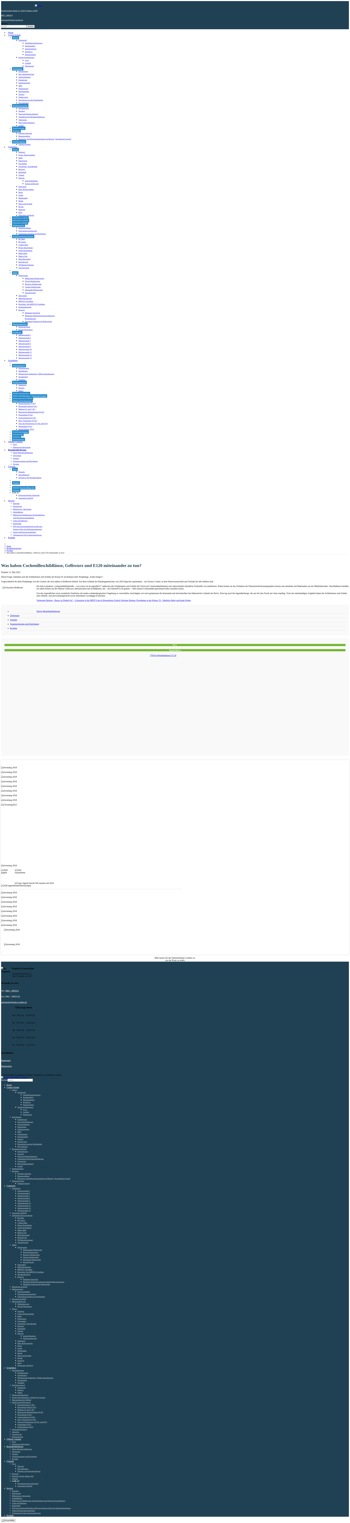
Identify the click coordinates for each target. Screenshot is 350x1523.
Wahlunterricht (18, 225)
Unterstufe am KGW (20, 218)
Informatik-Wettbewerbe (34, 290)
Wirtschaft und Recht (26, 215)
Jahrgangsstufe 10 (25, 349)
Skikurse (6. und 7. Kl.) (26, 409)
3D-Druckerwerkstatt (26, 265)
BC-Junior (22, 242)
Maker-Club (22, 256)
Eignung (16, 490)
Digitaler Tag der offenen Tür (23, 488)
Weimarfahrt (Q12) (25, 426)
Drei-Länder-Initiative (26, 123)
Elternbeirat (22, 80)
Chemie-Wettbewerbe (33, 287)
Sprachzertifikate (24, 228)
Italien (20, 391)
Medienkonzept (24, 327)
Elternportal (29, 66)
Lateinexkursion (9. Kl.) (27, 418)
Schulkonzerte (23, 368)
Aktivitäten (22, 296)
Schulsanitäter (23, 91)
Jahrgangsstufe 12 (25, 355)
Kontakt (11, 538)
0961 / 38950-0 (7, 15)
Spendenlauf (23, 377)
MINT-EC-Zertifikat (25, 301)
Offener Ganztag (15, 442)
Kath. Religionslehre (26, 189)
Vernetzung (22, 120)
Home (10, 32)
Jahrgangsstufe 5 (24, 335)
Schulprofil (22, 40)
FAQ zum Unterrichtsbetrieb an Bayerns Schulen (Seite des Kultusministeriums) (27, 527)
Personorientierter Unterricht (29, 495)
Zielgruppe (17, 456)
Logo (27, 60)
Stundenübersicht (24, 307)
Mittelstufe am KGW (20, 220)
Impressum (6, 1060)
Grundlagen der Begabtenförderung (31, 117)
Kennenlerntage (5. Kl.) (27, 403)
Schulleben (13, 360)
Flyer (15, 444)
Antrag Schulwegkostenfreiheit (24, 532)
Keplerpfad (17, 524)
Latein (20, 195)
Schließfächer (18, 512)
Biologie (21, 169)
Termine (16, 458)
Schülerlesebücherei (20, 432)
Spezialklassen (23, 475)
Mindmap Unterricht (32, 313)
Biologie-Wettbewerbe (33, 284)
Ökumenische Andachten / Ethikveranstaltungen (36, 374)
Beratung (16, 131)
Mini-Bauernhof (24, 259)
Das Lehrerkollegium (26, 74)
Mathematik (22, 198)
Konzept (21, 310)
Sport (20, 212)
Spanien (21, 388)
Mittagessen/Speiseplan (22, 447)
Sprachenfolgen (31, 49)
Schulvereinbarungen (26, 57)
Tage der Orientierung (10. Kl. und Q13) (33, 424)
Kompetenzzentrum (20, 106)
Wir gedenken (23, 103)
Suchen (4, 24)
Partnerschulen (30, 55)
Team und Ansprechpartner (28, 114)
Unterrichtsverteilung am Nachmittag (32, 234)
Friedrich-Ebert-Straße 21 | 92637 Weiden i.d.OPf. (19, 11)
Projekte (16, 464)
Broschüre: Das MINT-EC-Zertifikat (31, 304)
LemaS (21, 125)
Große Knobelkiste (25, 251)
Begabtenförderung (17, 450)
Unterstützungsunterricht (27, 231)
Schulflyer (29, 52)
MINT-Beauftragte (25, 298)
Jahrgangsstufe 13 (25, 358)
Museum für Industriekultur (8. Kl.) (31, 412)
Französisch (22, 161)
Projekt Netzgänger (25, 330)
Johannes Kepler (24, 144)
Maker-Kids (22, 253)
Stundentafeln (30, 46)
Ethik (20, 158)
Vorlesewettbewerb (32, 184)
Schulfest (21, 380)
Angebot (21, 111)
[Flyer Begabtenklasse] (175, 702)
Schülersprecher (24, 83)
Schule (15, 38)
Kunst (20, 192)
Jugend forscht (23, 268)
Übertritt (11, 467)
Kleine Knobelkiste (25, 248)
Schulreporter (23, 89)
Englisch (21, 152)
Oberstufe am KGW (20, 223)
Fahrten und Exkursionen (22, 401)
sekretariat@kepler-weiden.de (12, 20)
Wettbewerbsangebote (21, 393)
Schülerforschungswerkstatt (23, 236)
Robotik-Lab (23, 262)
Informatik (22, 172)
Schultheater (23, 371)
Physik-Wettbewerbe (32, 281)
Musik (20, 201)
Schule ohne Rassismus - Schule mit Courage (29, 396)
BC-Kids (21, 239)
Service (11, 501)
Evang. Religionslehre (26, 155)
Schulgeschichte (19, 142)
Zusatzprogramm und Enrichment (25, 461)
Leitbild (28, 63)
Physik (21, 207)
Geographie (22, 164)
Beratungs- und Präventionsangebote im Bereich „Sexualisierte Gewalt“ (45, 139)
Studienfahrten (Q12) (26, 429)
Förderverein (23, 97)
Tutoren (21, 94)
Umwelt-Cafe (18, 434)
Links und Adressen (20, 521)
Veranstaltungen (19, 366)
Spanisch (21, 210)
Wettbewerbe (23, 276)
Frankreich (22, 385)
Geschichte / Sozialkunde (27, 166)
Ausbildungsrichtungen (33, 43)
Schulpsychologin (25, 133)
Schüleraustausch (19, 382)
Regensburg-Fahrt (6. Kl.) (27, 406)
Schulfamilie (17, 69)
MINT (15, 273)
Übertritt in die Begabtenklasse (29, 478)
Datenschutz (6, 1066)
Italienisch (22, 187)
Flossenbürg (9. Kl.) (25, 415)
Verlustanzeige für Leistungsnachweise (27, 535)
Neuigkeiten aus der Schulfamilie (30, 100)
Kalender (16, 503)
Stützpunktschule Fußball (22, 398)
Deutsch (21, 178)
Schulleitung (23, 71)
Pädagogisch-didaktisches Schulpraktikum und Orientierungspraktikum (29, 516)
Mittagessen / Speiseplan (22, 509)
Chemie (21, 175)
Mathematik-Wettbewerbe (34, 278)
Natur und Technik (25, 204)
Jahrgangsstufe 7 (24, 341)
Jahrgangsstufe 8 (24, 344)
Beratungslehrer (24, 136)
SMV (20, 86)
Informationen (23, 108)
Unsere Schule (14, 35)
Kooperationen (18, 439)
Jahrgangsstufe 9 (24, 346)
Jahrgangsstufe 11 (25, 352)
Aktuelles (16, 437)
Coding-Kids (23, 245)
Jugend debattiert (31, 181)
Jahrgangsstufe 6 (24, 338)
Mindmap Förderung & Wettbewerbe (38, 321)
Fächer (15, 150)
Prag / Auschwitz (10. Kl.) (27, 421)
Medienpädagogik (20, 324)
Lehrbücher (17, 332)
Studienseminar (18, 128)
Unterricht (12, 147)
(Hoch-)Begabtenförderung (23, 453)
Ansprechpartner (24, 77)
